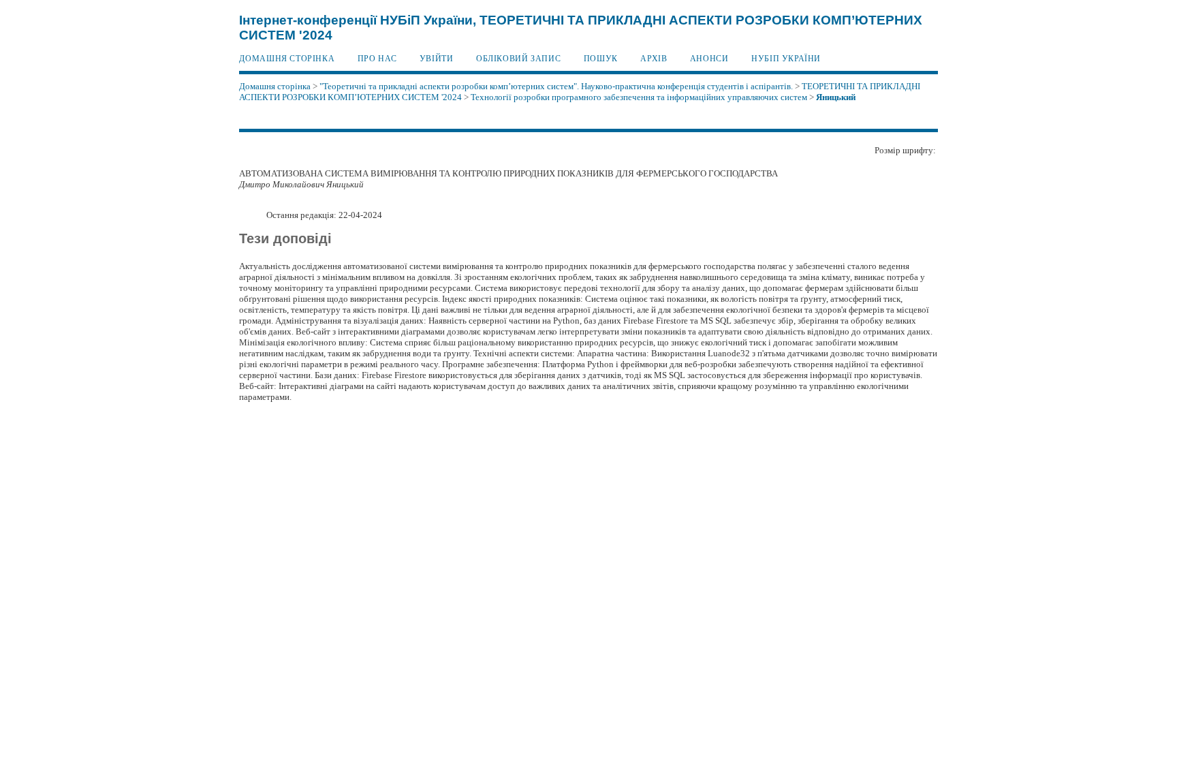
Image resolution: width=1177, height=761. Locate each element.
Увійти (437, 58)
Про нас (377, 58)
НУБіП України (786, 58)
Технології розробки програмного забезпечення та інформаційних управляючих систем (639, 97)
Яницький (836, 97)
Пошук (601, 58)
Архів (653, 58)
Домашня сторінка (286, 58)
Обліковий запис (518, 58)
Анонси (709, 58)
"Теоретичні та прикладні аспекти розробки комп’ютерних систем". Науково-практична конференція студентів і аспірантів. (556, 86)
